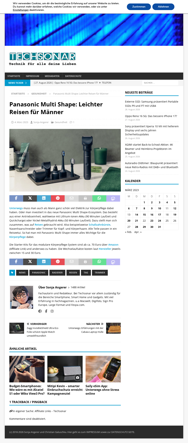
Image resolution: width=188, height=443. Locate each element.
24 (159, 220)
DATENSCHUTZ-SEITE (122, 432)
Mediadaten (52, 76)
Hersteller (105, 249)
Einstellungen (21, 10)
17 (159, 214)
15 (144, 214)
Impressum (32, 76)
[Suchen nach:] (160, 82)
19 (174, 214)
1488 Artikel (78, 287)
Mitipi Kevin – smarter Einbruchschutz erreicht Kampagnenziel (65, 390)
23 (151, 220)
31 (159, 227)
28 (136, 227)
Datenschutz (73, 76)
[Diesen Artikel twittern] (30, 198)
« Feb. (128, 232)
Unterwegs (16, 208)
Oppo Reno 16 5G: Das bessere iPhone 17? (151, 116)
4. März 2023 (21, 122)
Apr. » (138, 232)
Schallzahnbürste (99, 224)
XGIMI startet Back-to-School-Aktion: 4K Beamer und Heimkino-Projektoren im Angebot (149, 149)
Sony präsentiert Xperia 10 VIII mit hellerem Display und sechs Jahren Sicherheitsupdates (152, 130)
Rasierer (57, 272)
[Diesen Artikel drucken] (85, 198)
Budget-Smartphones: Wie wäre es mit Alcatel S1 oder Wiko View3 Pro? (27, 390)
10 (159, 208)
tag (86, 272)
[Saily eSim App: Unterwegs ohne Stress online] (103, 369)
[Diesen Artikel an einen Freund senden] (71, 198)
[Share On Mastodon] (113, 198)
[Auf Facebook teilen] (16, 198)
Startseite (14, 76)
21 (136, 220)
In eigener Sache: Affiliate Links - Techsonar (39, 411)
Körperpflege (17, 237)
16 (151, 214)
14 (136, 214)
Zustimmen (138, 6)
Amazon (113, 244)
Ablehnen (163, 6)
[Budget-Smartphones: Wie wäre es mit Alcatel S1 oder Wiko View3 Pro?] (27, 369)
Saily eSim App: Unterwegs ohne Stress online (102, 390)
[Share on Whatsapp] (99, 198)
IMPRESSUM (93, 432)
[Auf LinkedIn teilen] (44, 198)
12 (174, 208)
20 (128, 220)
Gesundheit (61, 122)
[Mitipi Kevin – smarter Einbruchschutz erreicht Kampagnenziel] (65, 369)
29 (144, 227)
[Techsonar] (94, 43)
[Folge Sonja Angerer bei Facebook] (44, 311)
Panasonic (39, 272)
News (22, 272)
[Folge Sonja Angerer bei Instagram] (51, 311)
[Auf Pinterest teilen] (58, 198)
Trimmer (100, 272)
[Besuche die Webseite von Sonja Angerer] (40, 311)
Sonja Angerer (41, 122)
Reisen (39, 224)
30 (151, 227)
